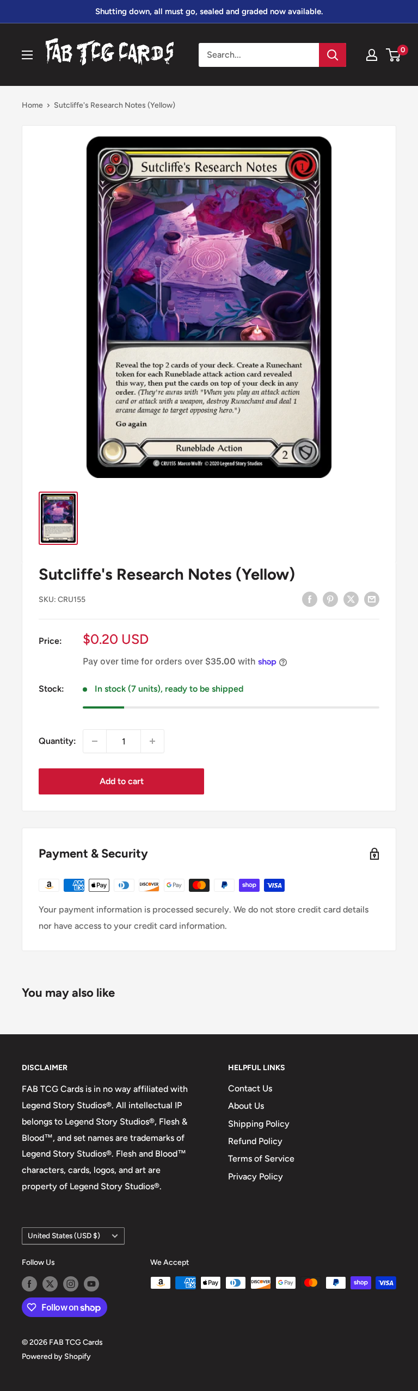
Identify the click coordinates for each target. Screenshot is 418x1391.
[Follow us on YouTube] (91, 1283)
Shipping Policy (259, 1124)
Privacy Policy (255, 1176)
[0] (394, 54)
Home (32, 105)
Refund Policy (255, 1141)
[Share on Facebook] (309, 599)
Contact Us (250, 1088)
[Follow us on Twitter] (50, 1283)
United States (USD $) (64, 1235)
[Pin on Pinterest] (330, 599)
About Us (246, 1106)
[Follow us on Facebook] (29, 1283)
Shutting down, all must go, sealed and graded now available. (209, 11)
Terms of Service (261, 1158)
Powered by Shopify (56, 1356)
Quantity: (57, 741)
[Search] (332, 55)
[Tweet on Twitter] (351, 599)
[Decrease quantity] (94, 741)
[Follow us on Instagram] (70, 1283)
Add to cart (122, 781)
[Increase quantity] (152, 741)
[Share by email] (371, 599)
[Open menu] (27, 55)
